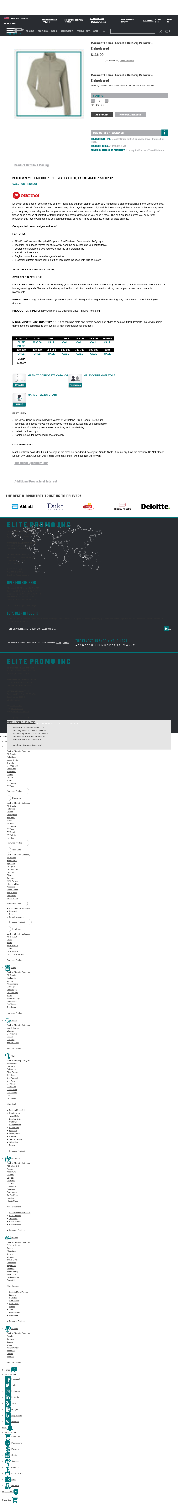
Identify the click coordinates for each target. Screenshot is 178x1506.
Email (13, 1479)
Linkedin (15, 1397)
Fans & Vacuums (16, 917)
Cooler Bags (12, 992)
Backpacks (11, 978)
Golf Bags (11, 1004)
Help (4, 1428)
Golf (95, 31)
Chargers (11, 866)
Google (14, 1409)
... (104, 30)
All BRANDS (12, 937)
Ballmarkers (12, 1069)
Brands (30, 31)
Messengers (12, 984)
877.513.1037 (16, 569)
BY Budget (11, 783)
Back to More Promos (18, 1292)
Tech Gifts (16, 850)
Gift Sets (10, 1040)
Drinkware (66, 31)
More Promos (13, 1286)
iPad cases (14, 1301)
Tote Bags (11, 1007)
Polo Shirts (11, 757)
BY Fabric (11, 835)
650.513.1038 (17, 572)
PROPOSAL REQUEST (130, 115)
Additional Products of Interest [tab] (35, 481)
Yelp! (13, 1403)
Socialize (6, 1370)
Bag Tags (11, 1066)
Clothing (43, 31)
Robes (10, 1037)
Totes (9, 995)
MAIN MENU (10, 1374)
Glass (9, 1345)
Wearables (11, 895)
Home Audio (12, 898)
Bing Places (16, 1415)
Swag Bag (15, 1437)
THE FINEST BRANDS (21, 718)
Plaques (10, 1356)
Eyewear (13, 1130)
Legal (58, 642)
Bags (54, 31)
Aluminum (11, 1172)
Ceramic (10, 1175)
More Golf (11, 1104)
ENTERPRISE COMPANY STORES (74, 21)
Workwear (11, 769)
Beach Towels (13, 1028)
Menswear (11, 771)
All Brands (11, 754)
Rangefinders (15, 1125)
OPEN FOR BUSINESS (21, 722)
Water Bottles (15, 1221)
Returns (66, 642)
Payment (15, 1449)
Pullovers (11, 809)
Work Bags (12, 990)
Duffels (10, 981)
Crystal (10, 1342)
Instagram (15, 1391)
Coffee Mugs (12, 1195)
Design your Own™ (49, 20)
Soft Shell (11, 817)
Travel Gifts (14, 1116)
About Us (15, 1467)
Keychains (11, 1265)
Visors (9, 940)
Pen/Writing (12, 1280)
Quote (14, 1455)
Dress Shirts (12, 760)
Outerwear (16, 798)
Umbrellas (11, 1263)
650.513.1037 (10, 24)
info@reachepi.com (20, 574)
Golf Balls (13, 1122)
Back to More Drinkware (19, 1213)
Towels (14, 1020)
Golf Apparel (12, 766)
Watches (10, 1268)
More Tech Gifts (14, 903)
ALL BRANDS (13, 1166)
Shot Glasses (15, 1216)
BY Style (10, 786)
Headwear (16, 929)
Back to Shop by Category (18, 751)
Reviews (15, 1485)
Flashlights (11, 1251)
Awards (14, 1329)
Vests (9, 820)
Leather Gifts (15, 1119)
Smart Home (12, 890)
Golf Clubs (11, 1087)
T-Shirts (10, 763)
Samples (15, 1461)
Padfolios (13, 1298)
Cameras (11, 878)
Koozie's (10, 1198)
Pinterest (15, 1421)
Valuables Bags (13, 998)
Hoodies (10, 838)
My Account (16, 1443)
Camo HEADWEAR (15, 954)
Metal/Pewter (12, 1348)
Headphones (12, 869)
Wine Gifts (11, 1274)
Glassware (11, 1186)
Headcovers (14, 1113)
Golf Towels (12, 1034)
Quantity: (98, 96)
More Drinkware (14, 1207)
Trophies (11, 1351)
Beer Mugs (12, 1192)
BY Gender (12, 832)
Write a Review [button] (127, 61)
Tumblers (13, 1218)
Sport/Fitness (13, 1042)
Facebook (15, 1379)
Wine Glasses (15, 1224)
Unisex (10, 777)
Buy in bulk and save (98, 122)
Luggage (11, 987)
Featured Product (15, 791)
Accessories (12, 1063)
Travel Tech (12, 893)
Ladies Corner (13, 1277)
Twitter (14, 1385)
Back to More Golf (17, 1110)
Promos (14, 1238)
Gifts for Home (13, 1245)
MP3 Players (12, 881)
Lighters (12, 1295)
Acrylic (10, 1169)
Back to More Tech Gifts (19, 908)
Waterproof (12, 815)
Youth (9, 780)
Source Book (158, 21)
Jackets (10, 823)
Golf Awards (12, 1081)
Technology (83, 31)
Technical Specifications (31, 463)
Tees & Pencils (15, 1139)
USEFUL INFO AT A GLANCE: (108, 133)
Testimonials (148, 21)
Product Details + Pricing (31, 165)
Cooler (10, 1248)
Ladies (10, 774)
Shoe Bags (12, 1001)
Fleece (10, 812)
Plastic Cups (12, 1201)
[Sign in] (160, 31)
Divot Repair (12, 1072)
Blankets (10, 1031)
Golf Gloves (12, 1089)
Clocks (10, 1353)
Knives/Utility (12, 1271)
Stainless (11, 1189)
